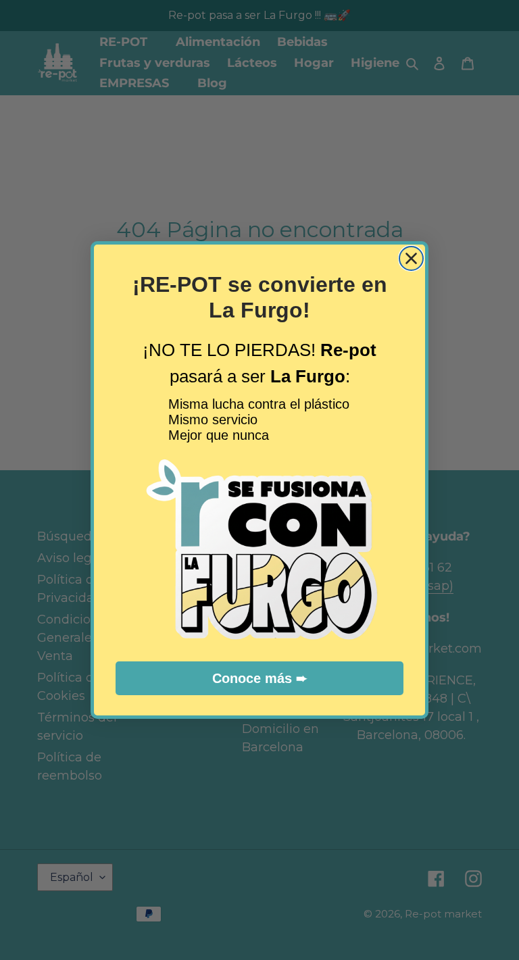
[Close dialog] (411, 258)
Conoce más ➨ (259, 678)
